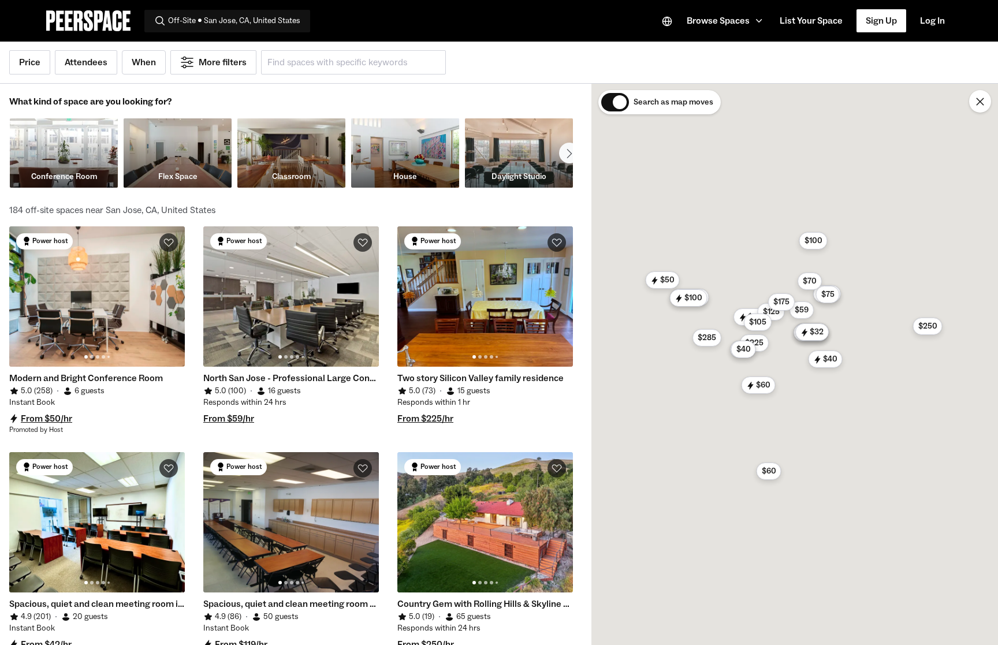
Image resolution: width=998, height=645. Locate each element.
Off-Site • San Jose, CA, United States (234, 21)
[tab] (86, 357)
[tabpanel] (97, 296)
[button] (726, 21)
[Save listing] (168, 242)
